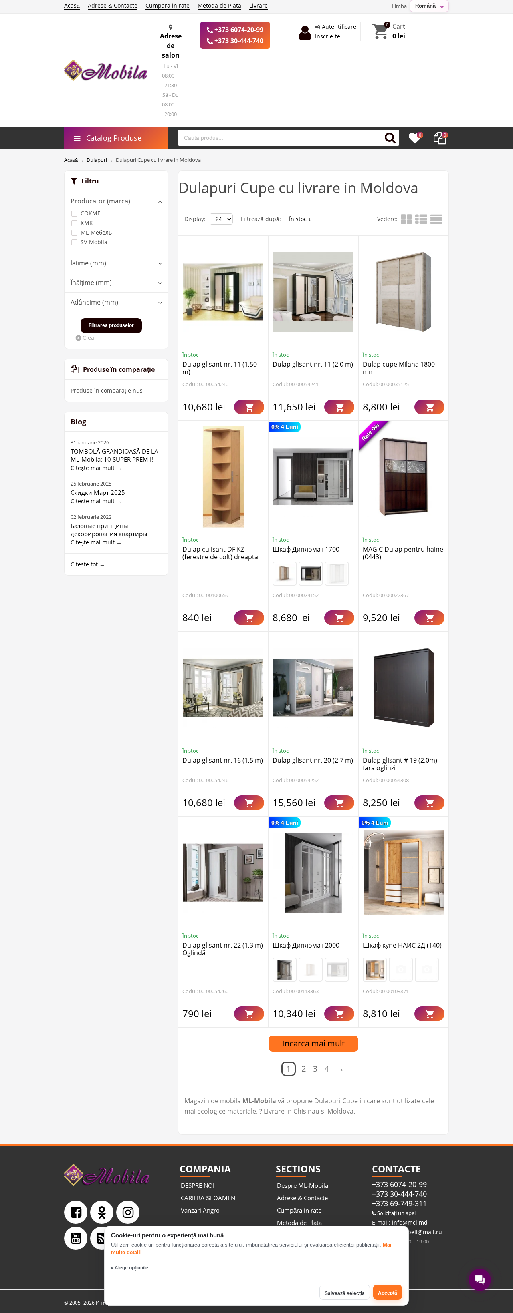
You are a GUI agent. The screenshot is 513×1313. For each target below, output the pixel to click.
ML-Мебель (96, 232)
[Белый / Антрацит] (401, 970)
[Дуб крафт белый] (337, 574)
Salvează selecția (345, 1293)
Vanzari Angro (200, 1210)
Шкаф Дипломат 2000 (306, 945)
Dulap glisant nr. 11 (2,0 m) (313, 364)
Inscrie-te (327, 36)
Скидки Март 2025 (98, 492)
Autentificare (339, 26)
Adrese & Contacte (112, 5)
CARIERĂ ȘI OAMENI (209, 1198)
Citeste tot (84, 564)
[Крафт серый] (285, 970)
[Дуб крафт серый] (311, 574)
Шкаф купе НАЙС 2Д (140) (402, 945)
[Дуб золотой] (285, 574)
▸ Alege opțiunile (129, 1268)
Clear (90, 338)
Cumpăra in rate (299, 1210)
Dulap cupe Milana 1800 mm (399, 368)
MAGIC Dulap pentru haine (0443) (403, 553)
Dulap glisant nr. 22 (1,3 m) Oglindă (222, 949)
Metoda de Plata (219, 5)
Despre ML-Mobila (302, 1185)
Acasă (72, 5)
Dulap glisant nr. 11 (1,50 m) (219, 368)
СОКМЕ (91, 213)
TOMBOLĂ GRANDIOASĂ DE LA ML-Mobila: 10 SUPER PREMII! (114, 455)
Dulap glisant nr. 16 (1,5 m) (222, 760)
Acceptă (387, 1293)
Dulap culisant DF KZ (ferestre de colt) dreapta (220, 553)
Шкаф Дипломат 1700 (306, 549)
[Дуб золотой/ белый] (375, 970)
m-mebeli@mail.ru (416, 1232)
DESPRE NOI (197, 1185)
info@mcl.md (409, 1222)
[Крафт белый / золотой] (427, 970)
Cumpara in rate (167, 5)
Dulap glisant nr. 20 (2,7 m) (313, 760)
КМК (87, 223)
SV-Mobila (94, 242)
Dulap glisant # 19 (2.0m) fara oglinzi (400, 764)
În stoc (298, 219)
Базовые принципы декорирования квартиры (109, 530)
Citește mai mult (93, 468)
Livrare (258, 5)
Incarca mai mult (313, 1043)
